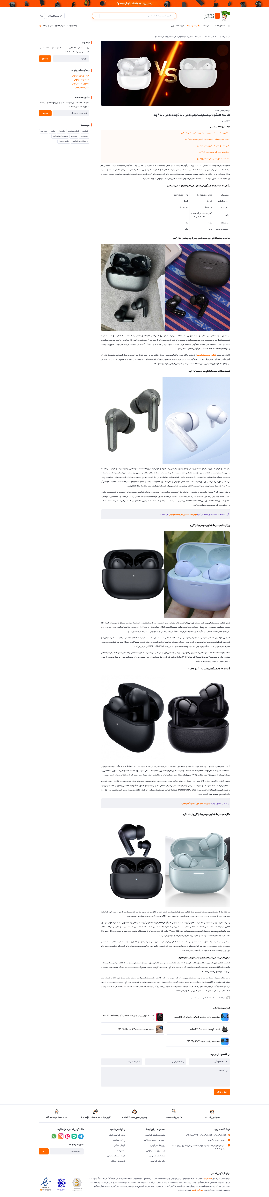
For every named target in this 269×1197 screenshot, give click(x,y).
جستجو (45, 58)
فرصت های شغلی (118, 1161)
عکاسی (52, 131)
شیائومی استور (225, 36)
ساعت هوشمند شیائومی (155, 1135)
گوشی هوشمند (73, 131)
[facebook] (81, 1136)
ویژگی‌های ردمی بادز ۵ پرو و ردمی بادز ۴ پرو (214, 152)
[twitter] (67, 1136)
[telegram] (60, 1136)
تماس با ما (121, 1150)
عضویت (45, 113)
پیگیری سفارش (119, 1140)
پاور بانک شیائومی (157, 1145)
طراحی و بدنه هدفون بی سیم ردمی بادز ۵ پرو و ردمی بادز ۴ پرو (207, 139)
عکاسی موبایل (64, 141)
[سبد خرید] (42, 16)
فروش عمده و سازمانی (116, 1156)
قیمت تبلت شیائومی (81, 79)
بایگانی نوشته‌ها (210, 36)
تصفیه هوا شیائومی (81, 87)
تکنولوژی (61, 131)
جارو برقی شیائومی (157, 1161)
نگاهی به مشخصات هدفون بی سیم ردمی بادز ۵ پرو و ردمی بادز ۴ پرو (205, 132)
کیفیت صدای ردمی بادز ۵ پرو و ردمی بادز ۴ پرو (213, 145)
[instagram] (74, 1136)
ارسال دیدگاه (222, 1092)
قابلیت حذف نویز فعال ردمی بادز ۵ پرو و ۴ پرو (213, 158)
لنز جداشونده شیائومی (80, 141)
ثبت (43, 1151)
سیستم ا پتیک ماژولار (60, 136)
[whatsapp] (54, 1136)
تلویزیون (43, 131)
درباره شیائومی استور (116, 1135)
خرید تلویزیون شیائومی (80, 75)
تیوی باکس (84, 136)
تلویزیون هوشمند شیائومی (154, 1140)
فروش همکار (119, 1145)
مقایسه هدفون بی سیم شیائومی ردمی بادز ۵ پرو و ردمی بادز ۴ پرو (178, 36)
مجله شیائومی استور (222, 110)
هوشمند (74, 136)
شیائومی (85, 131)
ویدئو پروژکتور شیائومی (80, 83)
